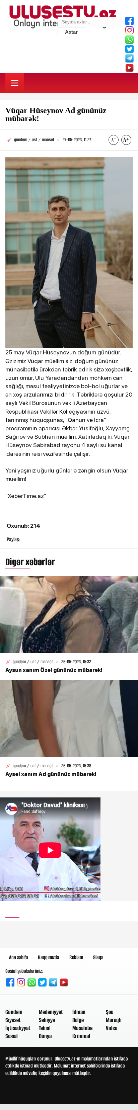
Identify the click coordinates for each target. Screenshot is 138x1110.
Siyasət (13, 1020)
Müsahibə (82, 1028)
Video (111, 1028)
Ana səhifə (18, 957)
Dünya (45, 1036)
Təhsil (45, 1028)
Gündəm (13, 1012)
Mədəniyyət (51, 1012)
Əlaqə (98, 957)
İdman (78, 1012)
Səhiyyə (47, 1020)
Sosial (11, 1036)
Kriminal (81, 1036)
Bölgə (78, 1020)
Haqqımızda (48, 957)
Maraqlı (114, 1020)
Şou (110, 1012)
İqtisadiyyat (17, 1028)
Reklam (76, 957)
